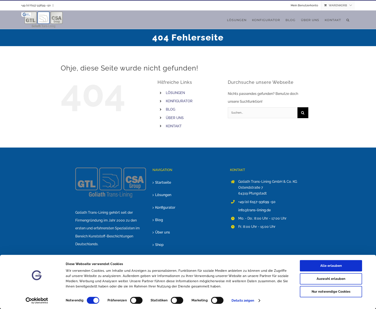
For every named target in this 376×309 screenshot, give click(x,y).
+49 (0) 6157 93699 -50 (36, 5)
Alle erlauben (331, 266)
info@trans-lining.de (254, 210)
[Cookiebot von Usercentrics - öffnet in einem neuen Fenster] (37, 300)
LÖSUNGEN (175, 93)
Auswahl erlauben (331, 279)
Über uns (162, 232)
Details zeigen (243, 300)
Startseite (163, 182)
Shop (159, 245)
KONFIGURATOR (179, 101)
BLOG (170, 109)
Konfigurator (165, 207)
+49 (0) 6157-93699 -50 (256, 202)
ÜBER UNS (175, 118)
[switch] (136, 300)
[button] (347, 19)
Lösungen (163, 195)
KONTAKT (174, 126)
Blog (159, 220)
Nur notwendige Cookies (331, 292)
